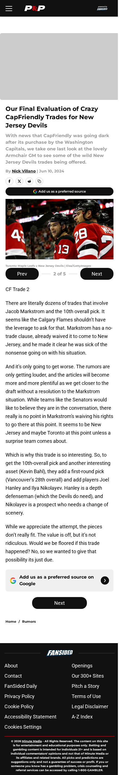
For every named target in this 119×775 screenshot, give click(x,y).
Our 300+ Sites (88, 676)
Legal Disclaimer (90, 706)
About (11, 666)
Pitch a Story (85, 686)
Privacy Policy (19, 696)
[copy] (39, 181)
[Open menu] (9, 8)
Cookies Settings (23, 727)
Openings (82, 666)
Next (97, 274)
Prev (22, 274)
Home (11, 621)
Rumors (29, 621)
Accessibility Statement (30, 717)
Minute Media (32, 741)
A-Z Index (82, 717)
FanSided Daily (20, 686)
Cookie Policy (19, 706)
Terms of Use (86, 696)
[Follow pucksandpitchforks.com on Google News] (105, 580)
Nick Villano (24, 171)
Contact (13, 676)
